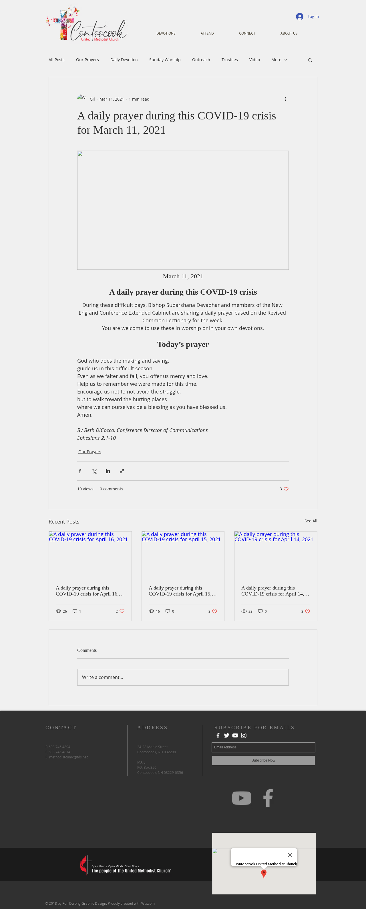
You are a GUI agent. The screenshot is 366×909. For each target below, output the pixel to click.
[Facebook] (218, 735)
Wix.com (148, 903)
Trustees (230, 59)
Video (254, 59)
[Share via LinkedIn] (108, 471)
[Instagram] (243, 735)
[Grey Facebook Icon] (268, 798)
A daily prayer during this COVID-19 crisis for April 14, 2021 (272, 591)
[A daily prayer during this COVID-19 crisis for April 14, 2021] (275, 555)
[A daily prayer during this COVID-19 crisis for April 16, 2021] (90, 555)
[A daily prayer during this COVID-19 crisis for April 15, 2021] (183, 555)
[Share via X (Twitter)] (94, 471)
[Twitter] (226, 735)
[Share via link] (122, 471)
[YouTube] (235, 735)
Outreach (201, 59)
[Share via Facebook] (80, 471)
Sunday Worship (165, 59)
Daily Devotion (124, 59)
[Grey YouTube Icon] (241, 798)
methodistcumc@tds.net (68, 757)
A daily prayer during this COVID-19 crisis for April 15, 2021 (180, 591)
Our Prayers (87, 59)
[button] (310, 59)
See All (311, 521)
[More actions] (285, 98)
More (276, 59)
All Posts (57, 59)
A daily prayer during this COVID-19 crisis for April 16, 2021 (87, 591)
